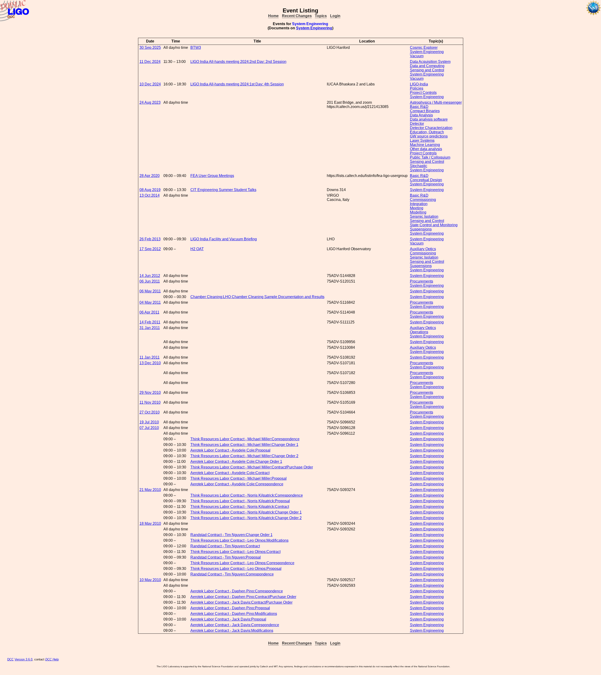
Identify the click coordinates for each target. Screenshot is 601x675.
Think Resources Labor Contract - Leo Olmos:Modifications (239, 540)
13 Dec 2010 (150, 363)
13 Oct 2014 (149, 195)
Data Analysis (421, 115)
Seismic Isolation (424, 217)
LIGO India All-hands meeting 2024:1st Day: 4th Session (237, 84)
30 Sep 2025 (150, 48)
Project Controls (423, 93)
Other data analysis (426, 149)
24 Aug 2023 (150, 102)
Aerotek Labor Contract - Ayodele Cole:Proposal (230, 450)
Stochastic (418, 166)
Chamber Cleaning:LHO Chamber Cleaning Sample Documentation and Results (257, 297)
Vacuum (417, 56)
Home (273, 16)
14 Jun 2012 (149, 276)
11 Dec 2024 (150, 62)
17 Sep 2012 (150, 249)
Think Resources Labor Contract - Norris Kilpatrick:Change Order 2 (246, 518)
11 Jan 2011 (149, 357)
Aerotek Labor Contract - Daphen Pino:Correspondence (236, 591)
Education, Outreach (427, 132)
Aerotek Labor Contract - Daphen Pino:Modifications (233, 614)
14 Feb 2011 (149, 322)
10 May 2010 (150, 580)
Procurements (421, 281)
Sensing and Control (427, 70)
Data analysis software (429, 119)
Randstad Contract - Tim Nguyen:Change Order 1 (231, 535)
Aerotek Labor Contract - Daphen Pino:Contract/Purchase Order (243, 597)
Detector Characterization (431, 128)
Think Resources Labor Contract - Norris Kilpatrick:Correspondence (246, 495)
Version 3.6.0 (23, 659)
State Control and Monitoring (434, 225)
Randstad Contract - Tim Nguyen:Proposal (225, 557)
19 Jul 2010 (149, 422)
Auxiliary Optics (423, 249)
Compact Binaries (425, 111)
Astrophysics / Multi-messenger (436, 102)
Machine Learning (425, 145)
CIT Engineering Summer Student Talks (223, 190)
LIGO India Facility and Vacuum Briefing (223, 239)
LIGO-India (419, 84)
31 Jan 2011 (149, 328)
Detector (417, 124)
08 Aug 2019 (150, 190)
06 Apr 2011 (149, 312)
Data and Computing (427, 66)
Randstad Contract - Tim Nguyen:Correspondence (232, 574)
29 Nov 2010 (150, 393)
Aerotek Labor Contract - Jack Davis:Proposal (228, 619)
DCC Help (52, 659)
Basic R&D (419, 107)
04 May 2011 (150, 302)
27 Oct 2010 (149, 412)
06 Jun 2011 (149, 281)
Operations (419, 332)
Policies (416, 88)
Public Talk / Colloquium (430, 157)
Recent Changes (297, 16)
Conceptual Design (426, 180)
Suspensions (421, 229)
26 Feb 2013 (150, 239)
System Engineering (314, 28)
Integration (419, 204)
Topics (321, 16)
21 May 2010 (150, 490)
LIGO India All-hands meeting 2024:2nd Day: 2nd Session (238, 62)
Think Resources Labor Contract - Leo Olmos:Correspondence (242, 563)
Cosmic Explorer (424, 48)
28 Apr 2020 (149, 176)
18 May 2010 (150, 523)
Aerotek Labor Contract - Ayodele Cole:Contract (230, 473)
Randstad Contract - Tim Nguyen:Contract (225, 546)
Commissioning (423, 200)
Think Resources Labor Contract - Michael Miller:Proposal (238, 478)
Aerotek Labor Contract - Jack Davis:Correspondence (234, 625)
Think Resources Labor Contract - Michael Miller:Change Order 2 (244, 456)
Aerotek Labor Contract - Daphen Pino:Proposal (230, 608)
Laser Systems (422, 140)
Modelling (418, 212)
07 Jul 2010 (149, 428)
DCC (10, 659)
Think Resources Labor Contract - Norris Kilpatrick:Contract (239, 507)
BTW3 (195, 48)
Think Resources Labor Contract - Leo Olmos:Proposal (235, 569)
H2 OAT (197, 249)
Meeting (416, 208)
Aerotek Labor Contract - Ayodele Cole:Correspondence (236, 484)
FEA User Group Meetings (212, 176)
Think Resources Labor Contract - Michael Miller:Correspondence (245, 439)
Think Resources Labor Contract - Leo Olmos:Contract (235, 552)
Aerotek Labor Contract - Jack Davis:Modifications (231, 631)
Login (335, 16)
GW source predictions (429, 136)
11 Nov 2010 (150, 402)
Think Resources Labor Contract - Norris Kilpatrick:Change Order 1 (246, 512)
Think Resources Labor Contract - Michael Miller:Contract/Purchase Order (251, 467)
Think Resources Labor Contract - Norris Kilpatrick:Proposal (240, 501)
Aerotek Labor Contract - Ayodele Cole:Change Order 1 (236, 462)
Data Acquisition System (430, 62)
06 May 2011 (150, 291)
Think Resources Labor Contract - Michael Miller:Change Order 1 (244, 445)
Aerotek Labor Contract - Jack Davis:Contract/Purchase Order (241, 602)
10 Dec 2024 (150, 84)
